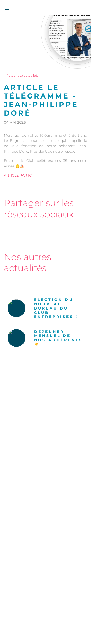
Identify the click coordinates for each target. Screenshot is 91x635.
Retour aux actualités (22, 75)
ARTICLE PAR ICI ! (19, 175)
